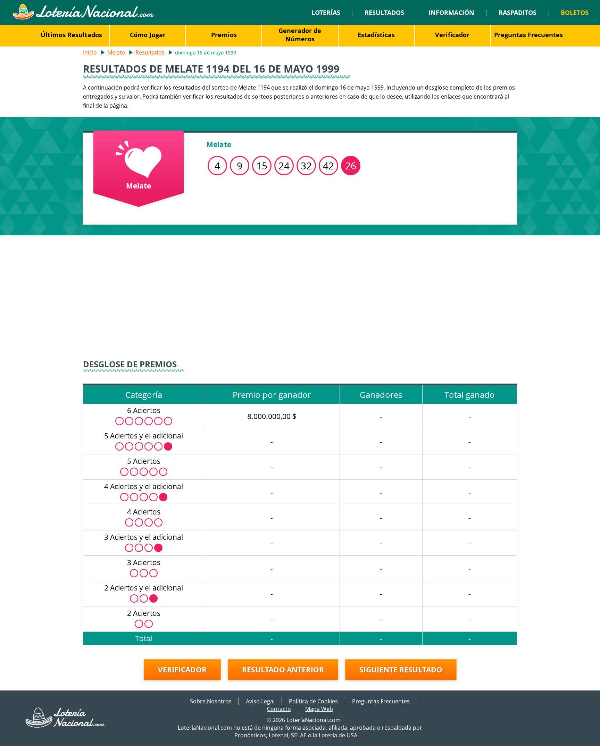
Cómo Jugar (148, 35)
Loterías (325, 12)
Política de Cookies (313, 701)
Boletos (575, 12)
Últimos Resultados (71, 35)
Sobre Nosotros (211, 701)
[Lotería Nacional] (65, 725)
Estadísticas (376, 35)
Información (451, 12)
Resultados (384, 12)
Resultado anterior (283, 669)
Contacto (279, 709)
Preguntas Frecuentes (528, 35)
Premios (224, 35)
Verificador (452, 35)
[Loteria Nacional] (83, 18)
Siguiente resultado (400, 669)
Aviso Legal (260, 701)
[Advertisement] (300, 294)
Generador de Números (299, 34)
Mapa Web (319, 709)
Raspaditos (517, 12)
